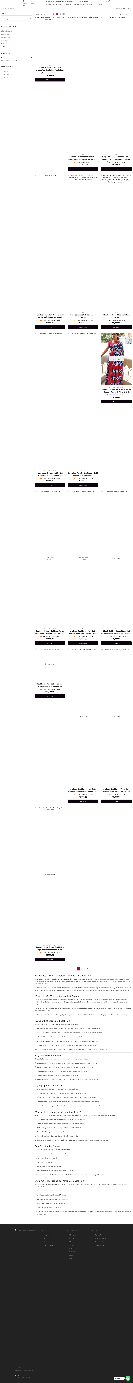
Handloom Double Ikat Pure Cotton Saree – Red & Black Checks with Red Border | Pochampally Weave (50, 632)
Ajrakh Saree (81, 4)
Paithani (48, 4)
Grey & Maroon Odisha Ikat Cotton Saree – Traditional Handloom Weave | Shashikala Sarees (116, 158)
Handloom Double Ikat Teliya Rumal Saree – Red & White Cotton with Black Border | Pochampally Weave (116, 790)
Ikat (76, 4)
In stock (6, 72)
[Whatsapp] (127, 1378)
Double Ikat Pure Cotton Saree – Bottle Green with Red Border (50, 685)
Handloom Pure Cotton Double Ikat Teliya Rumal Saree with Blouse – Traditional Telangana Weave (49, 948)
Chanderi (65, 4)
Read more (85, 1)
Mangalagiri (71, 4)
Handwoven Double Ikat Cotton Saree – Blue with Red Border (50, 474)
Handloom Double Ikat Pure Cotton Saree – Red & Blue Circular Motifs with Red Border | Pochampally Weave (83, 632)
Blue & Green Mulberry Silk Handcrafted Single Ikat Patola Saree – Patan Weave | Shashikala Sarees (50, 68)
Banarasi (53, 4)
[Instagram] (18, 1375)
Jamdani (87, 4)
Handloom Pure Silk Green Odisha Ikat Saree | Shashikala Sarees (50, 316)
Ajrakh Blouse (6, 31)
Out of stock (8, 75)
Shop (9, 8)
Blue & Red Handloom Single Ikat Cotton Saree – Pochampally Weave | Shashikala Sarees (116, 632)
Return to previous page (123, 8)
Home (4, 8)
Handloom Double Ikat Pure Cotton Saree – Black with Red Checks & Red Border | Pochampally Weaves (83, 790)
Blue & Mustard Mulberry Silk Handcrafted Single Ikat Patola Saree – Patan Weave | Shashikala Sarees (83, 158)
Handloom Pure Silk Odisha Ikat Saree (83, 316)
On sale (6, 78)
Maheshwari (59, 4)
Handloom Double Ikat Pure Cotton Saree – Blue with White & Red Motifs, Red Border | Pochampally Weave (116, 390)
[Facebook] (15, 1375)
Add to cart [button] (50, 79)
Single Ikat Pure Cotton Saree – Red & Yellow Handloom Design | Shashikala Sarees (83, 474)
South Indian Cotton (96, 4)
